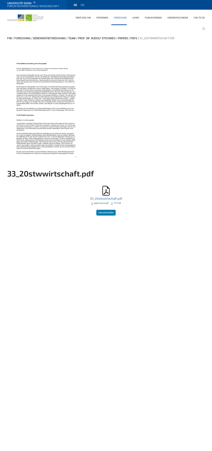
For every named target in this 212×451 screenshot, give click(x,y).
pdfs (133, 38)
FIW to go (199, 17)
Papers (123, 38)
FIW (9, 38)
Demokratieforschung (49, 38)
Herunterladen (106, 212)
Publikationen (153, 17)
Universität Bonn (19, 3)
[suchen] (202, 30)
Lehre (135, 17)
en (82, 4)
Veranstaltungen (177, 17)
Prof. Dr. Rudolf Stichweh (97, 38)
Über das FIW (83, 17)
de (75, 4)
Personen (102, 17)
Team (72, 38)
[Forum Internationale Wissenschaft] (25, 17)
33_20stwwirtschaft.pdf (106, 198)
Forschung (120, 17)
